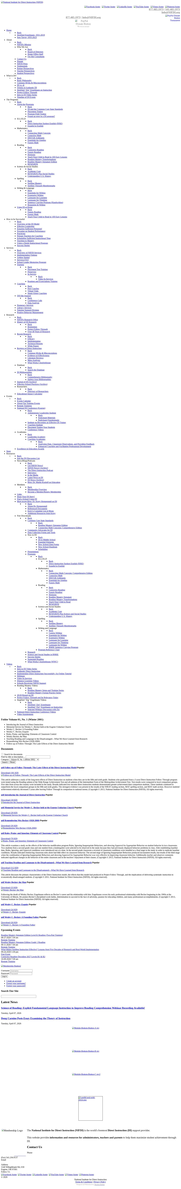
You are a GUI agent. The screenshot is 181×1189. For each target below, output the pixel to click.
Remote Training (8, 940)
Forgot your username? (16, 983)
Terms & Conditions (83, 1182)
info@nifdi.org (7, 1162)
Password (5, 973)
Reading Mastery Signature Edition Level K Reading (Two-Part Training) (32, 935)
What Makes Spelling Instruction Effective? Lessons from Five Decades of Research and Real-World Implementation (50, 949)
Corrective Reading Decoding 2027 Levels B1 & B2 (23, 957)
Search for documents (13, 754)
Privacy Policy (100, 1182)
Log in (4, 976)
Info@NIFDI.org (171, 12)
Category (5, 759)
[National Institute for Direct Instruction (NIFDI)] (22, 2)
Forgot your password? (16, 986)
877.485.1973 (156, 9)
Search (5, 762)
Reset (12, 762)
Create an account (13, 981)
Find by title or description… (13, 757)
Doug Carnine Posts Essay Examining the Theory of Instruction (35, 1018)
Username (5, 970)
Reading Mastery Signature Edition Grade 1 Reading (23, 942)
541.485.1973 (172, 9)
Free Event (5, 954)
